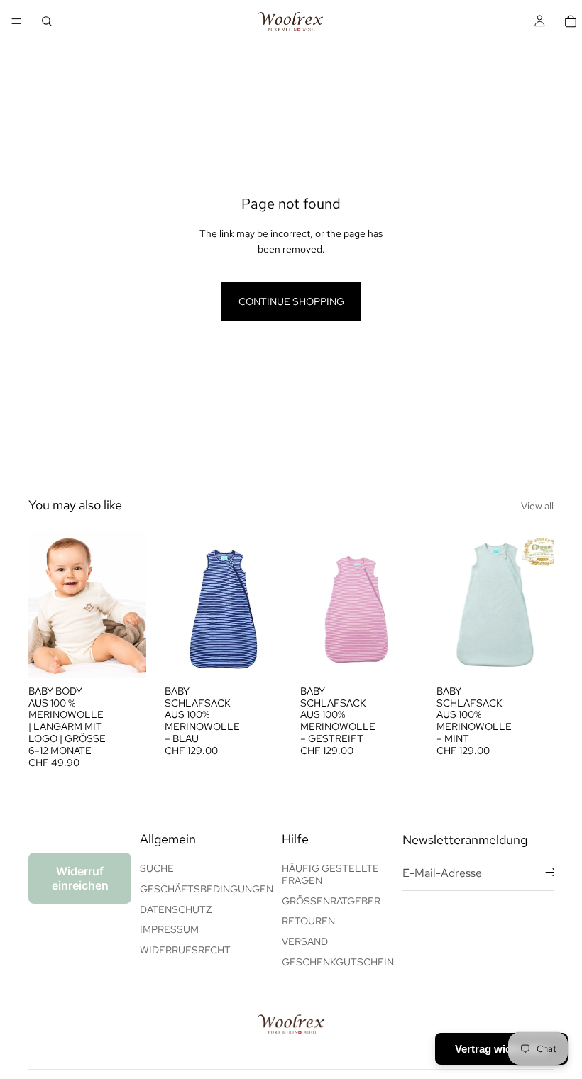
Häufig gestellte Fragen (330, 874)
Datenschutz (176, 909)
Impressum (169, 929)
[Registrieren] (551, 872)
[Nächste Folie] (266, 604)
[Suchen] (46, 21)
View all (537, 505)
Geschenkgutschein (338, 962)
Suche (157, 868)
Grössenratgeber (331, 901)
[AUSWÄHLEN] (260, 656)
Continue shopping (291, 301)
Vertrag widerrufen (501, 1049)
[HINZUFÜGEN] (124, 656)
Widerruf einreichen (80, 878)
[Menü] (16, 21)
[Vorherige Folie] (180, 604)
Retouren (308, 920)
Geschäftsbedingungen (206, 888)
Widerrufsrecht (185, 950)
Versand (305, 941)
